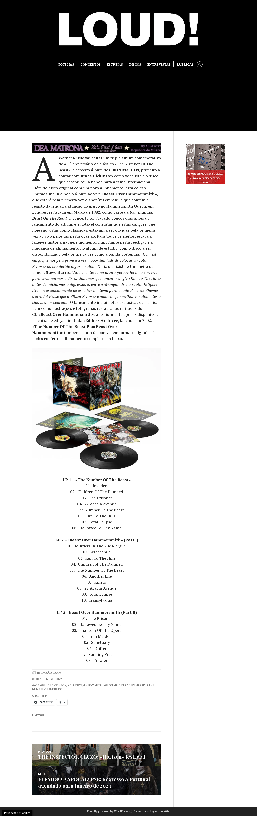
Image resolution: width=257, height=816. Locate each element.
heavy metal (94, 685)
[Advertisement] (128, 97)
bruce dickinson (54, 685)
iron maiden (115, 685)
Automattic (162, 811)
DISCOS (135, 64)
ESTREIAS (115, 64)
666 (36, 685)
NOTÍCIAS (66, 64)
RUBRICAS (185, 64)
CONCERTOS (90, 64)
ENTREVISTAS (158, 64)
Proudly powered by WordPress (107, 811)
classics (76, 685)
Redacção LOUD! (49, 672)
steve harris (136, 685)
